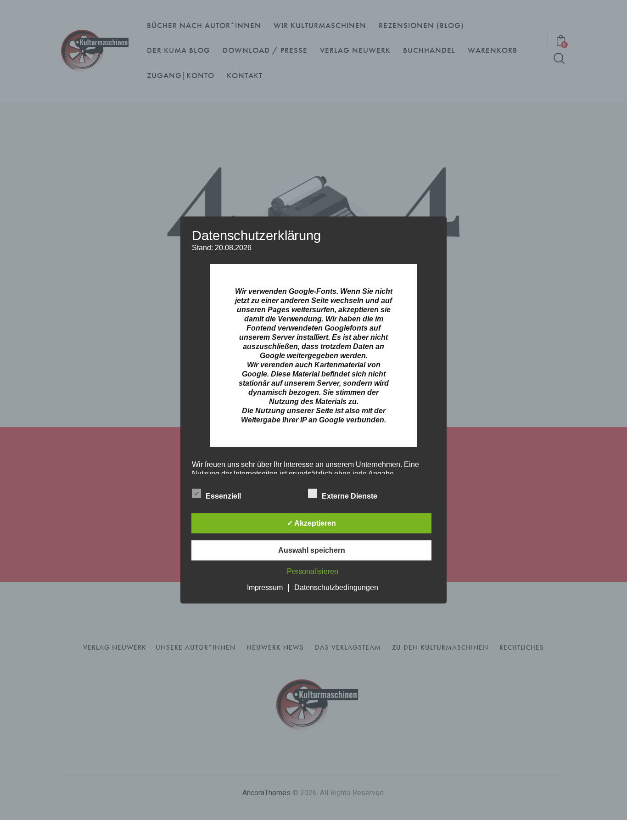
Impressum (265, 587)
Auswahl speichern (311, 550)
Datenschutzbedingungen (336, 587)
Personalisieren (312, 571)
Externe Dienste (350, 496)
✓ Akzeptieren (311, 523)
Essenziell (224, 496)
